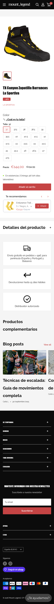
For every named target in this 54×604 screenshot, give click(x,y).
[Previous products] (41, 197)
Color (6, 115)
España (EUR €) (10, 549)
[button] (14, 119)
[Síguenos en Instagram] (10, 564)
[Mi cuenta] (42, 4)
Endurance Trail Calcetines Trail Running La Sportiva (24, 203)
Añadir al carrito (27, 187)
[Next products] (48, 197)
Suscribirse (27, 510)
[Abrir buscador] (37, 4)
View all (47, 345)
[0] (49, 4)
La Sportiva (9, 105)
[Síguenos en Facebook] (5, 564)
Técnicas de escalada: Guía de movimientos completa (24, 388)
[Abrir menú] (4, 4)
